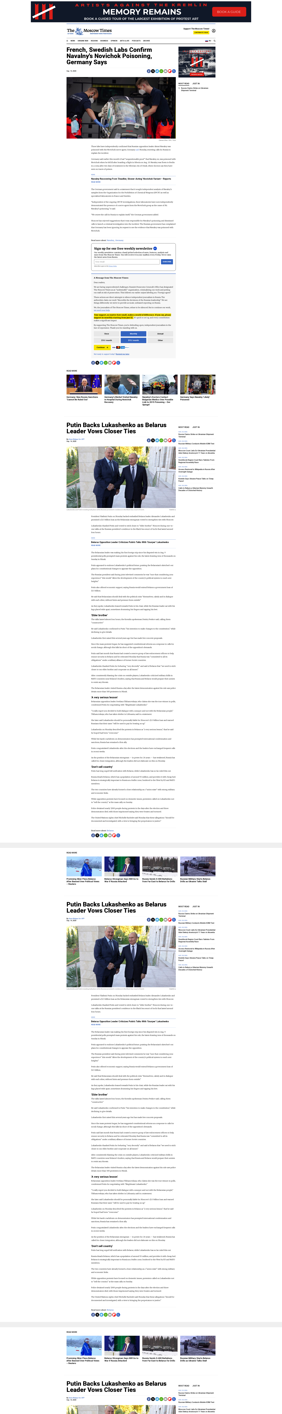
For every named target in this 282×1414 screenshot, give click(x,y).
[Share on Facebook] (149, 71)
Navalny (110, 240)
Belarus (110, 830)
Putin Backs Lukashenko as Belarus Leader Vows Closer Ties (117, 428)
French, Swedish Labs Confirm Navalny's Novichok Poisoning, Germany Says (109, 56)
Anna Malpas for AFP (76, 439)
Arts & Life (124, 41)
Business (104, 41)
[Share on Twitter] (153, 71)
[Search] (214, 40)
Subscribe (167, 262)
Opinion (114, 41)
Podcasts (136, 41)
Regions (94, 41)
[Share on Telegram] (157, 71)
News (73, 41)
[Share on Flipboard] (170, 71)
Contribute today (201, 32)
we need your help (102, 310)
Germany (119, 240)
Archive (146, 41)
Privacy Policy (113, 266)
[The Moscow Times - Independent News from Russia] (89, 31)
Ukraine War (83, 41)
